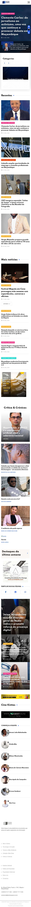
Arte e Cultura (6, 197)
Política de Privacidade (8, 868)
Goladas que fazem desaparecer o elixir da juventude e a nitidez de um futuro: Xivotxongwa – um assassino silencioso (15, 467)
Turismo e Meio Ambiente (9, 358)
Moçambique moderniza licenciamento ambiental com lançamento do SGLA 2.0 (14, 363)
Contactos (5, 878)
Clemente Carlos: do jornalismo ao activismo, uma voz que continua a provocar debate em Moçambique (15, 128)
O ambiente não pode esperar (11, 528)
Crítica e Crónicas (7, 856)
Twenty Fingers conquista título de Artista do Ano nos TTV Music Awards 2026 (14, 347)
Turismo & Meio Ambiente (15, 79)
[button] (4, 63)
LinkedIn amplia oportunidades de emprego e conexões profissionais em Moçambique (15, 165)
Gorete (3, 539)
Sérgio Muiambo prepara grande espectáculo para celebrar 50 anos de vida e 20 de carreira (15, 241)
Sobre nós (5, 875)
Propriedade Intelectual (9, 872)
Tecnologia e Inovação (8, 160)
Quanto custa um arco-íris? (10, 499)
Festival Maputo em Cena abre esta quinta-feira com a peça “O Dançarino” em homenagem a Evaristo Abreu (15, 652)
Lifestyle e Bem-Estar (8, 13)
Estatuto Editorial (7, 865)
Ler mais (5, 303)
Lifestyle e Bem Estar (8, 853)
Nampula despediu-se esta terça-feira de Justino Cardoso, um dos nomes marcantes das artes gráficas (14, 331)
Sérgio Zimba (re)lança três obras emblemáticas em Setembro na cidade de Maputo (14, 316)
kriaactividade (19, 905)
